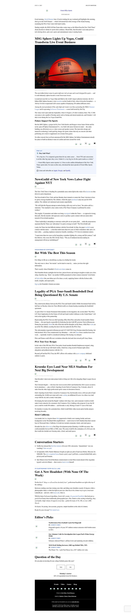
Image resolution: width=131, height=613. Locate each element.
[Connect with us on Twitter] (54, 589)
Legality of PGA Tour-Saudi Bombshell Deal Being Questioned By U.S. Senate (64, 293)
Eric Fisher (64, 593)
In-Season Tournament (57, 109)
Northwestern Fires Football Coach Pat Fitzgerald (65, 523)
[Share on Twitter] (81, 144)
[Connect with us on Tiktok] (69, 589)
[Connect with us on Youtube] (72, 589)
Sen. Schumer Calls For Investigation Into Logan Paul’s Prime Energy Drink (71, 535)
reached (87, 227)
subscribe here (75, 602)
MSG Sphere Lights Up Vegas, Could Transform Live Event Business (59, 40)
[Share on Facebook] (77, 144)
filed (57, 418)
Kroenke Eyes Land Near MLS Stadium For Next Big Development (64, 368)
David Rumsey (71, 593)
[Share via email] (94, 144)
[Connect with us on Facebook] (50, 589)
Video (63, 584)
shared (50, 324)
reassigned (67, 213)
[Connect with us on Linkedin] (58, 589)
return (77, 332)
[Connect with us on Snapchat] (80, 589)
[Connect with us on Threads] (76, 589)
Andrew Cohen (55, 525)
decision (88, 191)
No (70, 567)
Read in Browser (91, 5)
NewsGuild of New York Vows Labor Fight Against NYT (63, 181)
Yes (61, 567)
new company (81, 353)
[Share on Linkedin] (85, 144)
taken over (49, 426)
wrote (92, 324)
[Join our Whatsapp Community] (65, 589)
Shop (75, 584)
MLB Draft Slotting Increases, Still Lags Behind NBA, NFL (68, 545)
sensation (59, 101)
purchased (75, 200)
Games (69, 584)
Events (56, 584)
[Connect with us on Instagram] (61, 589)
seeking (65, 395)
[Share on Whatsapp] (90, 144)
